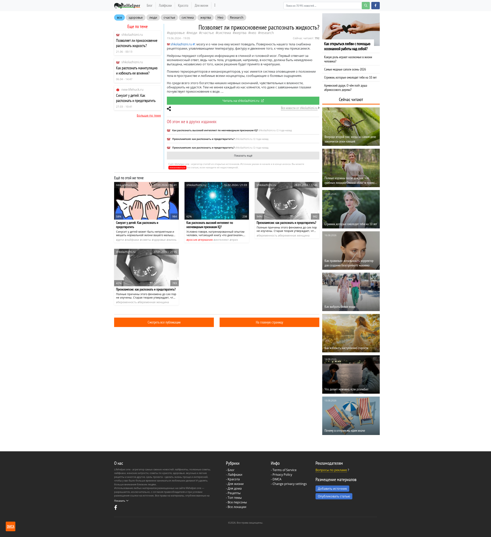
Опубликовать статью (334, 496)
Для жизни (201, 5)
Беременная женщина (295, 235)
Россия (192, 240)
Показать (119, 500)
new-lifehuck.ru (132, 89)
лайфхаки (132, 240)
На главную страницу (269, 322)
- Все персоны (236, 502)
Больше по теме (149, 115)
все (119, 17)
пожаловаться (177, 167)
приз (234, 240)
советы (146, 240)
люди (153, 17)
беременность (267, 235)
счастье (169, 17)
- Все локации (236, 507)
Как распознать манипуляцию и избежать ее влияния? (136, 70)
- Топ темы (234, 498)
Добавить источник (332, 488)
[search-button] (366, 5)
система (188, 17)
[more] (214, 5)
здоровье (136, 17)
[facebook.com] (115, 508)
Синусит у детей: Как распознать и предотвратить (136, 98)
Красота (183, 5)
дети (121, 240)
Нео (220, 17)
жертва (205, 17)
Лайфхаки (165, 5)
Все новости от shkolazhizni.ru (299, 108)
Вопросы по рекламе (331, 470)
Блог (149, 5)
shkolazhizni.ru (132, 34)
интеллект (222, 240)
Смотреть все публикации (164, 322)
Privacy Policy (282, 474)
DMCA (277, 479)
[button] (375, 5)
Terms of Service (285, 470)
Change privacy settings (290, 484)
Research (236, 17)
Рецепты (234, 493)
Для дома (235, 488)
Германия (206, 240)
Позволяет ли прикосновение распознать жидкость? (136, 43)
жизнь (172, 240)
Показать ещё (243, 155)
